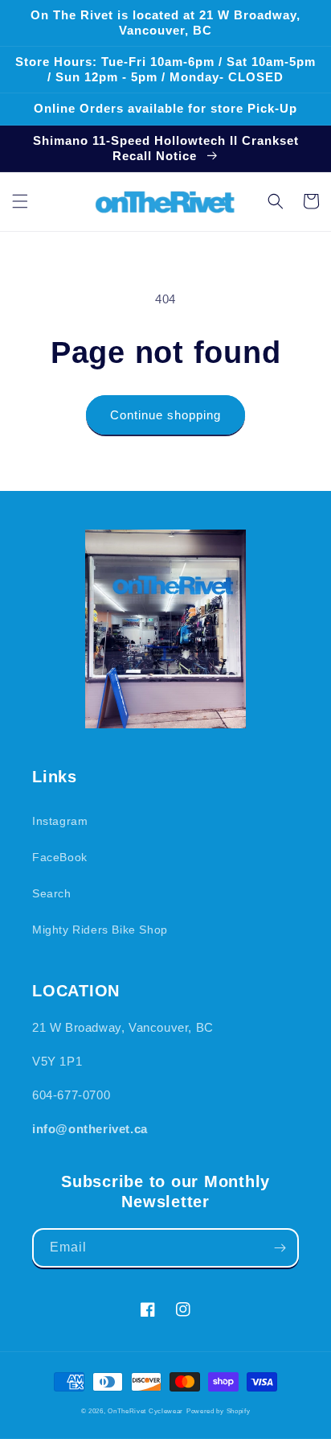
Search (52, 893)
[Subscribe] (279, 1248)
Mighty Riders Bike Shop (100, 929)
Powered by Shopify (218, 1411)
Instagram (60, 820)
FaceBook (60, 857)
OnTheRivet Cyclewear (145, 1411)
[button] (20, 201)
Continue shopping (165, 415)
